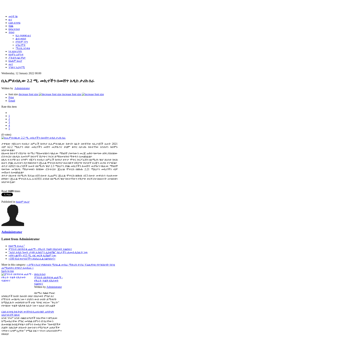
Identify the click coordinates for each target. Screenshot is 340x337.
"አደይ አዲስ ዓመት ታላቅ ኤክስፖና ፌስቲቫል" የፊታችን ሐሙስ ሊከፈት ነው (48, 252)
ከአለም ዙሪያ (23, 201)
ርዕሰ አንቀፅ (7, 311)
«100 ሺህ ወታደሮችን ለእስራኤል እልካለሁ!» (31, 258)
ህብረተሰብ (39, 274)
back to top (7, 270)
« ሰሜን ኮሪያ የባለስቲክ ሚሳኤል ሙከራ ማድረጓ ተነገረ (55, 264)
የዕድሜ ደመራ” (16, 245)
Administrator (22, 88)
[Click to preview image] (33, 137)
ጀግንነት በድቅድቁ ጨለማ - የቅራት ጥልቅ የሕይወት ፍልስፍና (40, 249)
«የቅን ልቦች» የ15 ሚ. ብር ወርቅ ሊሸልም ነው (32, 255)
